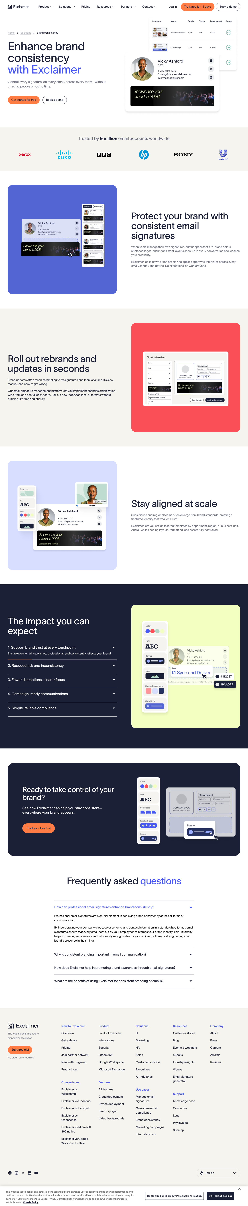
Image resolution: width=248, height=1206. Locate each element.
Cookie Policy (30, 1202)
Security (104, 1047)
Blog (176, 1040)
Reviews (215, 1062)
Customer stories (184, 1033)
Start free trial (20, 1049)
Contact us (180, 1108)
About (214, 1033)
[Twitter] (23, 1173)
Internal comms (146, 1134)
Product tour (69, 1069)
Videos (177, 1069)
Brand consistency (148, 1120)
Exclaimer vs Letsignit (75, 1108)
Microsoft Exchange (112, 1069)
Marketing (142, 1040)
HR (138, 1047)
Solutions (26, 32)
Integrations (106, 1040)
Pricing (85, 6)
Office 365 (106, 1055)
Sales (139, 1055)
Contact (147, 6)
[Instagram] (16, 1173)
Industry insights (183, 1062)
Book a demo (228, 6)
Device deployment (111, 1104)
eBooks (178, 1055)
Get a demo (69, 1040)
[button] (62, 647)
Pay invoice (180, 1123)
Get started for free (23, 99)
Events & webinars (185, 1047)
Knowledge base (184, 1101)
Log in (173, 6)
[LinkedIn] (29, 1173)
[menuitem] (45, 6)
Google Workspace (111, 1062)
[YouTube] (36, 1173)
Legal (176, 1115)
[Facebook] (10, 1173)
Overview (67, 1033)
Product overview (110, 1033)
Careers (215, 1047)
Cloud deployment (111, 1096)
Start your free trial (39, 828)
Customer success (148, 1062)
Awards (215, 1055)
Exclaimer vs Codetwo (76, 1101)
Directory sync (108, 1111)
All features (106, 1089)
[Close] (239, 1189)
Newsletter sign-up (73, 1062)
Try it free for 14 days (197, 6)
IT (137, 1033)
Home (11, 32)
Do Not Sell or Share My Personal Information (174, 1196)
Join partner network (74, 1055)
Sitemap (178, 1130)
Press (213, 1040)
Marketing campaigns (150, 1127)
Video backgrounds (111, 1118)
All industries (144, 1076)
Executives (143, 1069)
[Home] (18, 7)
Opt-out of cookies (220, 1196)
